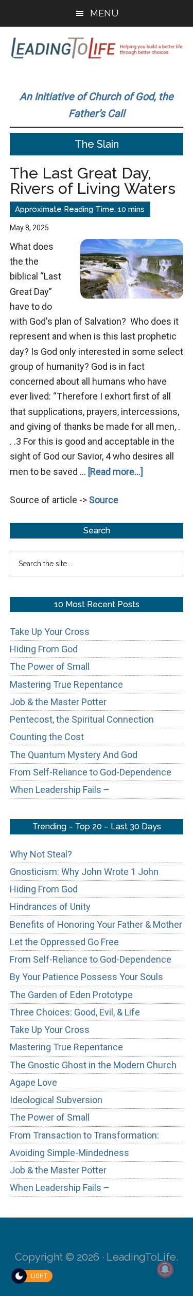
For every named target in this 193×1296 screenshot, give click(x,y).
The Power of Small (50, 666)
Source (103, 499)
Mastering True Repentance (66, 684)
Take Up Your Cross (50, 631)
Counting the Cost (47, 736)
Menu (104, 13)
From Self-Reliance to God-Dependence (90, 772)
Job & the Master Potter (58, 701)
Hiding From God (44, 649)
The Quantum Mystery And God (73, 754)
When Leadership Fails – (60, 789)
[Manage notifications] (165, 1269)
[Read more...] (115, 471)
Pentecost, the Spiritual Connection (82, 719)
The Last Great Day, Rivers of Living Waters (93, 180)
